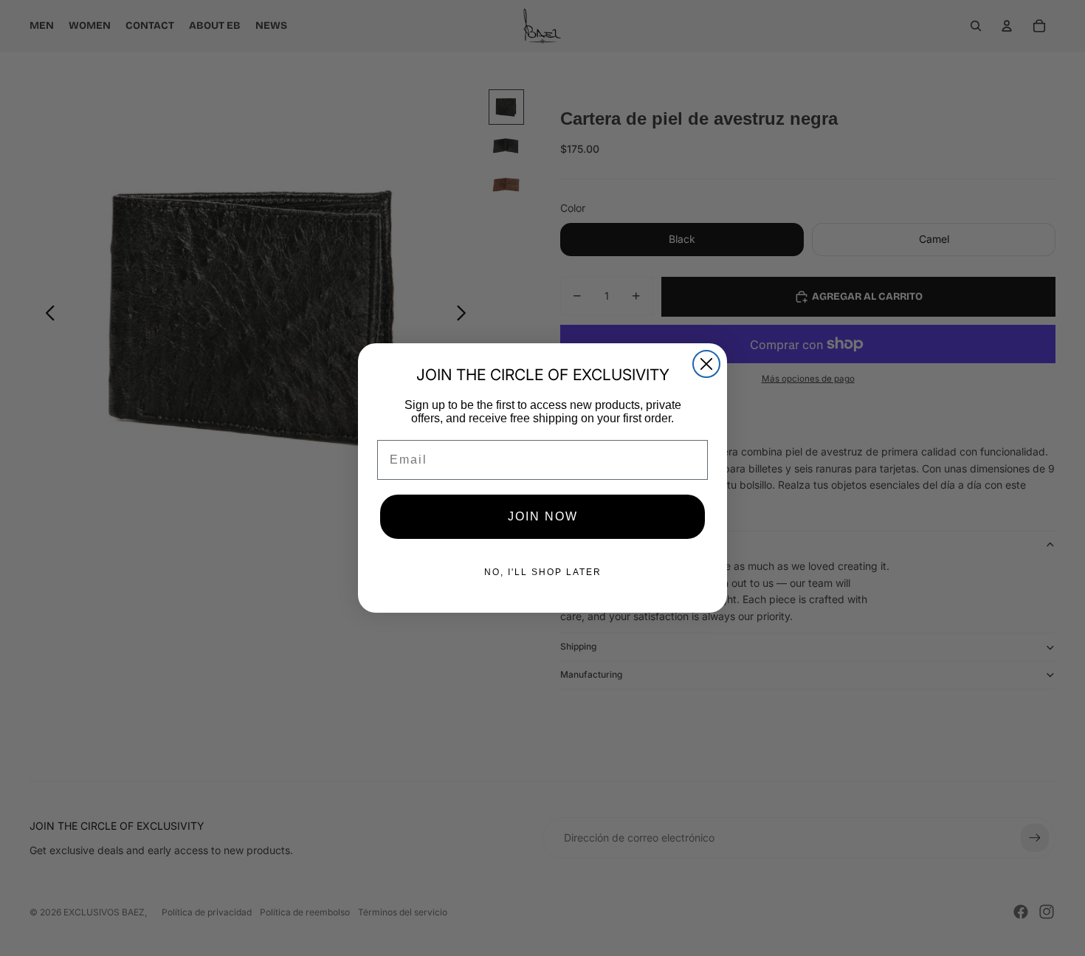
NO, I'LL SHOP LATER (543, 572)
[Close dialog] (706, 364)
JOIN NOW (543, 516)
